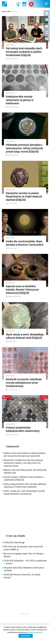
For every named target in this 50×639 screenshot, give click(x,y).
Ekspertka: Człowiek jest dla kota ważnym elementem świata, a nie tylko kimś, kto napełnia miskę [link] (23, 463)
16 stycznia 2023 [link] (13, 434)
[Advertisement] (25, 513)
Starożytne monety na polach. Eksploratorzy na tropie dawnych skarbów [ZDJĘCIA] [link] (24, 196)
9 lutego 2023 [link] (12, 389)
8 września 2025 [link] (13, 58)
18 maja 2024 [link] (12, 248)
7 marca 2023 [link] (12, 341)
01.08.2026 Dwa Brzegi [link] (14, 542)
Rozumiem (25, 636)
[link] (4, 3)
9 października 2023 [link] (14, 296)
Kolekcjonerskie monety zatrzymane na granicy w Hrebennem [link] (19, 100)
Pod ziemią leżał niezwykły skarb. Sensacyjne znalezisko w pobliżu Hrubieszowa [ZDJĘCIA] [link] (24, 52)
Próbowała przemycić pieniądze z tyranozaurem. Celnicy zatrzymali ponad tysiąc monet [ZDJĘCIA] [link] (24, 148)
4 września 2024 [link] (13, 155)
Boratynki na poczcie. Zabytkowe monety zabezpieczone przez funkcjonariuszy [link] (24, 383)
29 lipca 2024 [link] (12, 203)
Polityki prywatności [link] (35, 632)
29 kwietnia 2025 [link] (13, 107)
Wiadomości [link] (10, 45)
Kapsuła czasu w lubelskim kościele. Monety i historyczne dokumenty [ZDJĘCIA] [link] (22, 290)
